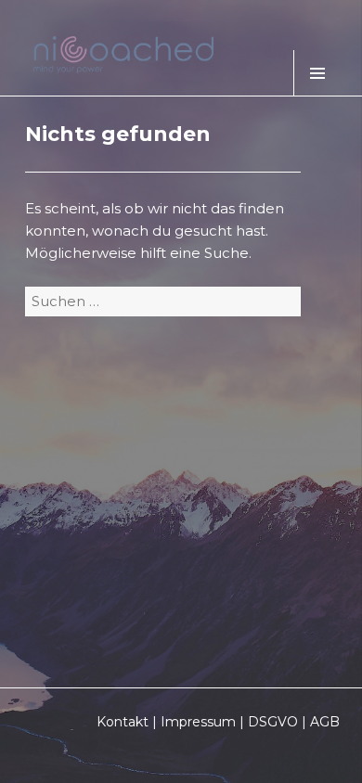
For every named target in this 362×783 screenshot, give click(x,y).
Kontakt (123, 721)
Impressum (198, 721)
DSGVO (273, 721)
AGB (325, 721)
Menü (316, 73)
